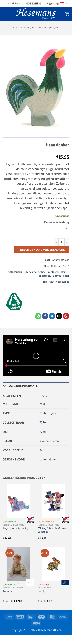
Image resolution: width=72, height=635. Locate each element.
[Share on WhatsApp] (38, 316)
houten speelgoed (59, 281)
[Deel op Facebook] (45, 316)
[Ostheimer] (14, 301)
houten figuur (47, 413)
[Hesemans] (36, 14)
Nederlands (53, 3)
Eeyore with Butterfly (15, 528)
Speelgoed (29, 27)
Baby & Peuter (61, 275)
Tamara (7, 591)
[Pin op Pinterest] (66, 316)
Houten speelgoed (49, 27)
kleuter (53, 459)
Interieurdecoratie (34, 271)
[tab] (36, 386)
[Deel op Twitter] (52, 316)
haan (42, 431)
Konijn (41, 591)
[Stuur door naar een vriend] (59, 316)
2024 (42, 422)
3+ (40, 450)
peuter (43, 459)
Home (16, 27)
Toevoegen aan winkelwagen (41, 249)
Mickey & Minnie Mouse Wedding (52, 529)
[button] (5, 14)
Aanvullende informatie (20, 385)
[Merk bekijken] (30, 519)
